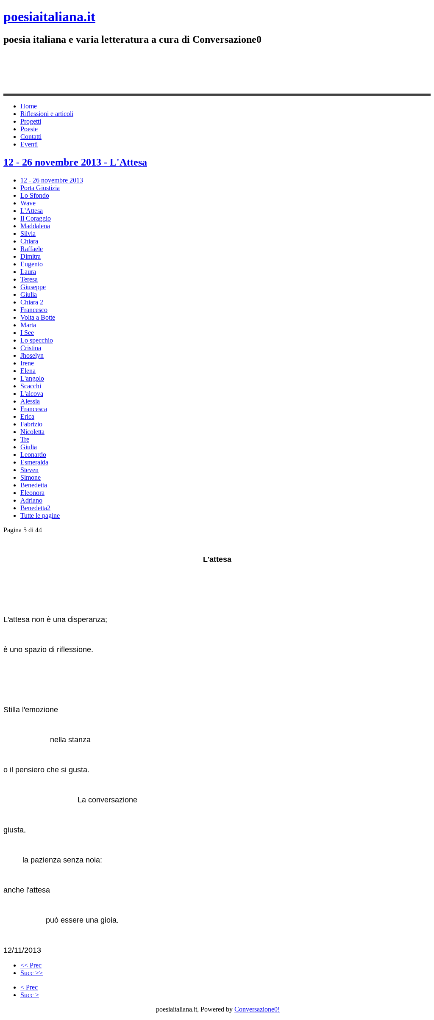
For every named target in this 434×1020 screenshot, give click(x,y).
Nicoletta (32, 431)
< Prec (29, 987)
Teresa (29, 279)
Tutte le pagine (40, 515)
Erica (27, 416)
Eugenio (31, 264)
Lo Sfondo (34, 195)
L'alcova (31, 393)
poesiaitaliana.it (49, 16)
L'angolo (32, 378)
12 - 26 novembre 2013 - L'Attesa (75, 162)
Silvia (28, 233)
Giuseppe (33, 286)
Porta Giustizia (40, 187)
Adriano (31, 500)
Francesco (33, 309)
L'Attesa (31, 210)
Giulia (28, 294)
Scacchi (30, 386)
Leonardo (33, 454)
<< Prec (31, 965)
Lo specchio (36, 340)
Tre (24, 439)
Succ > (29, 994)
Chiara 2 (31, 302)
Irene (27, 363)
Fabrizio (31, 424)
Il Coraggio (35, 218)
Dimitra (30, 256)
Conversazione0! (257, 1009)
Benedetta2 (35, 507)
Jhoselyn (32, 355)
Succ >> (31, 972)
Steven (29, 469)
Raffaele (31, 248)
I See (27, 332)
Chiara (29, 241)
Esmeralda (34, 462)
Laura (28, 271)
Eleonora (32, 492)
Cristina (30, 347)
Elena (28, 370)
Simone (30, 477)
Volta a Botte (37, 317)
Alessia (30, 401)
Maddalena (35, 225)
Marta (28, 325)
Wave (28, 203)
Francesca (33, 408)
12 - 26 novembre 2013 (51, 180)
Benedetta (33, 485)
